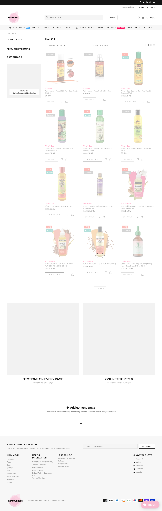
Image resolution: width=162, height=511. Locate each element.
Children (10, 468)
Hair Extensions (13, 477)
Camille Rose (125, 261)
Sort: (46, 45)
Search (111, 17)
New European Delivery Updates (66, 460)
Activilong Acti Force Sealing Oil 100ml (97, 91)
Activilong (48, 88)
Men (8, 471)
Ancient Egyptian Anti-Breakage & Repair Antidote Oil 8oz (98, 207)
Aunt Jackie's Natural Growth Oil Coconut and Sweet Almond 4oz (137, 207)
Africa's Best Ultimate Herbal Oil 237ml (59, 206)
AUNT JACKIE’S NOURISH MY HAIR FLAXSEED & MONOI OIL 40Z (59, 265)
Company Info (63, 464)
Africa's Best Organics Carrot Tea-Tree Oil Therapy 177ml (136, 92)
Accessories (11, 474)
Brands (9, 482)
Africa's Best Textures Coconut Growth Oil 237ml (136, 150)
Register (124, 7)
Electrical (10, 479)
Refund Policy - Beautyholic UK (42, 474)
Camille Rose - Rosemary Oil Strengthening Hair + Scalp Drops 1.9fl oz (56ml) (136, 265)
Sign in (131, 7)
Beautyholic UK (14, 17)
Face (9, 462)
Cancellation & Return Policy (42, 462)
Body (9, 465)
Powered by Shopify (59, 500)
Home (8, 33)
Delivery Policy (37, 470)
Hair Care (10, 459)
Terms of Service (38, 478)
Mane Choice (87, 204)
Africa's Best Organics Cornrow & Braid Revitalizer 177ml (59, 150)
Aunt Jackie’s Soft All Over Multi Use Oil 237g (99, 264)
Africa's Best (125, 88)
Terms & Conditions (39, 465)
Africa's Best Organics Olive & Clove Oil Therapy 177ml (97, 150)
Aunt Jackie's (126, 204)
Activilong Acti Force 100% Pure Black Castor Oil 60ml (61, 92)
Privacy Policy (37, 468)
